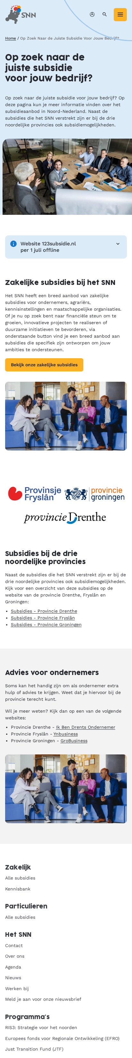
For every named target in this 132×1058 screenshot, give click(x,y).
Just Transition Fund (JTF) (34, 1049)
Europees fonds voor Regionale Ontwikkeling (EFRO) (62, 1038)
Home (10, 38)
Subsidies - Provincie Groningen (46, 624)
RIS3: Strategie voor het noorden (41, 1027)
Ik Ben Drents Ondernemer (85, 727)
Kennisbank (17, 888)
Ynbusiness (66, 733)
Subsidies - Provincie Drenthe (44, 611)
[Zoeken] (104, 14)
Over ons (14, 956)
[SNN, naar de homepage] (20, 14)
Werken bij (17, 988)
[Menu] (120, 14)
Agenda (13, 967)
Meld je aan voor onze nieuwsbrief (43, 999)
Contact (14, 945)
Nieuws (13, 977)
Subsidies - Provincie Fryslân (43, 617)
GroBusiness (74, 740)
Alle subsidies (20, 877)
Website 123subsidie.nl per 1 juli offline (48, 247)
